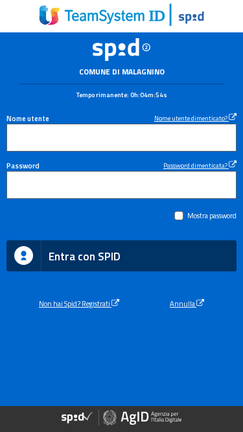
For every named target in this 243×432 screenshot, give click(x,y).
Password (23, 165)
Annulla (183, 303)
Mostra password (212, 215)
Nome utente (27, 118)
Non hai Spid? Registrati (75, 303)
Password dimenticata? (196, 165)
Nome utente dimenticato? (191, 118)
